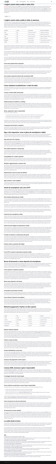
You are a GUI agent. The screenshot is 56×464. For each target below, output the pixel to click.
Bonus (28, 1)
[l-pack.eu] (7, 1)
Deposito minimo (32, 1)
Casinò (17, 1)
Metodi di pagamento (23, 1)
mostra (9, 16)
